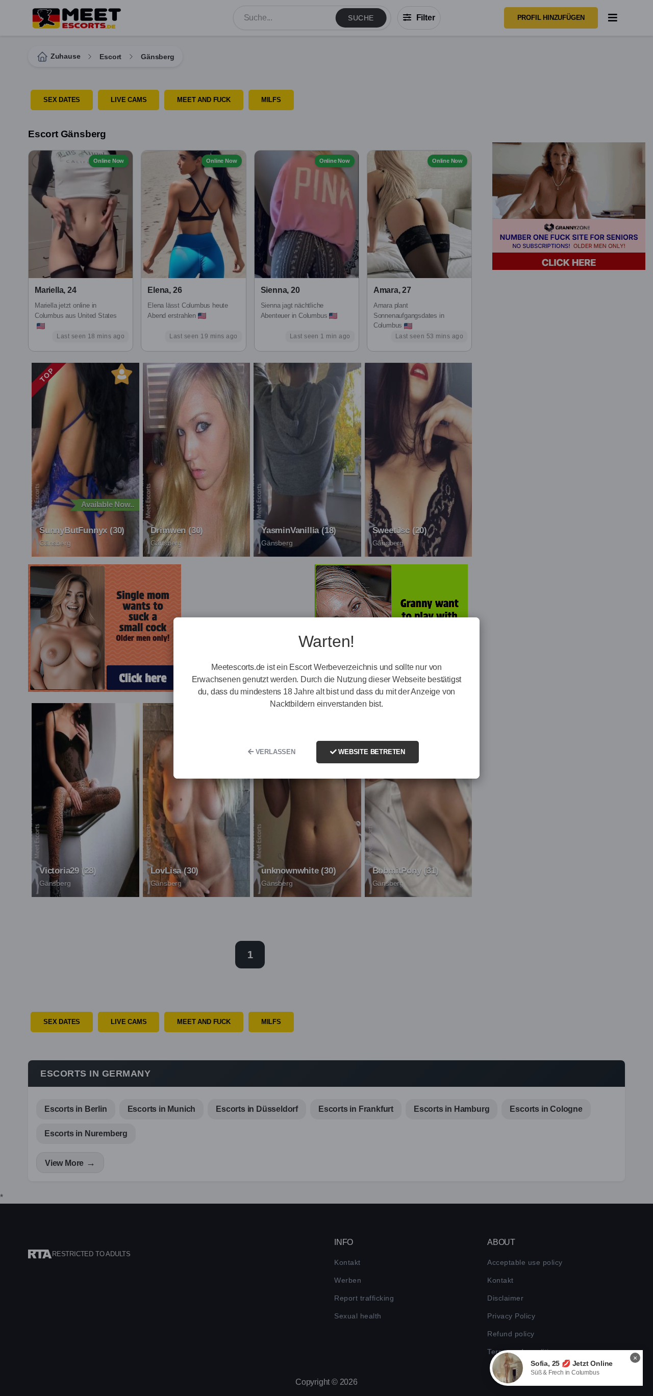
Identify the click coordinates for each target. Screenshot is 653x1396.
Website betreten (370, 752)
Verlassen (274, 752)
